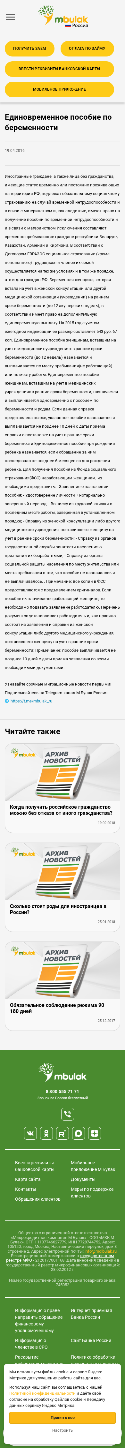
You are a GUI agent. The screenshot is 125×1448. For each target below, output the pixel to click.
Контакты (25, 1189)
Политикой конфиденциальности (42, 1393)
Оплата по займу (87, 48)
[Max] (78, 1133)
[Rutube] (62, 1133)
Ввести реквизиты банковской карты (59, 69)
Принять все (63, 1417)
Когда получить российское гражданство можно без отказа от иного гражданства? (61, 810)
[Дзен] (94, 1133)
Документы (83, 1179)
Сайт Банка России (91, 1340)
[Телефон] (67, 1114)
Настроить (62, 1430)
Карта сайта (28, 1179)
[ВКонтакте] (30, 1133)
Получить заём (29, 48)
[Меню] (10, 17)
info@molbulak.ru (101, 1251)
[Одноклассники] (46, 1133)
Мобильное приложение (59, 89)
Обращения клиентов (38, 1199)
